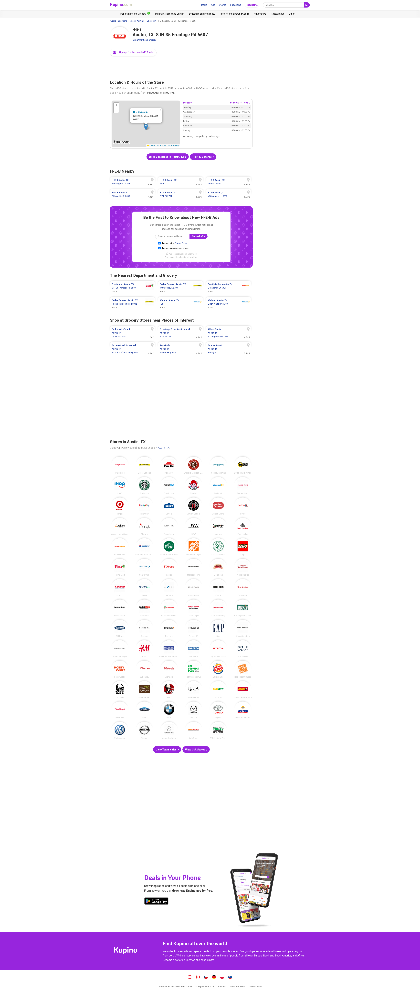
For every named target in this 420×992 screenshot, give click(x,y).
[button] (133, 52)
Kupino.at (190, 977)
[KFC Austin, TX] (169, 689)
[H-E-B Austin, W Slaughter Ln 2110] (132, 182)
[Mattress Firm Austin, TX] (193, 567)
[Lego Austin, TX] (243, 547)
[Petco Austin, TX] (243, 506)
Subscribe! (197, 236)
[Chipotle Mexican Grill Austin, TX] (193, 465)
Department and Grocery (144, 40)
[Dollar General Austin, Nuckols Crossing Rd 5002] (132, 304)
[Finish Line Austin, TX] (169, 485)
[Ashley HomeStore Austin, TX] (119, 526)
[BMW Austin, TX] (169, 710)
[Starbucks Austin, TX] (144, 485)
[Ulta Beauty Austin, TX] (193, 689)
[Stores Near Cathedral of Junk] (132, 333)
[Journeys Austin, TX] (218, 526)
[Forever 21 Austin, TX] (193, 628)
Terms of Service (237, 986)
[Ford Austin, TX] (144, 710)
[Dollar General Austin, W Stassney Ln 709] (180, 288)
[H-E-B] (120, 37)
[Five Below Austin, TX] (193, 649)
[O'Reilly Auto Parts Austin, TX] (218, 730)
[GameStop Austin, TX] (144, 608)
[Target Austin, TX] (119, 506)
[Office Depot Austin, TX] (193, 608)
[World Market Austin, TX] (243, 567)
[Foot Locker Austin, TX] (243, 526)
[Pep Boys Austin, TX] (119, 710)
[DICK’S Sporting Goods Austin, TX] (243, 608)
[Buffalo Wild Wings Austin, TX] (243, 465)
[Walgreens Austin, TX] (119, 465)
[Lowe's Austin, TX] (169, 506)
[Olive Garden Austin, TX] (144, 689)
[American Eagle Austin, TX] (119, 649)
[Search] (307, 5)
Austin (140, 21)
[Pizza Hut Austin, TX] (169, 465)
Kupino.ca (198, 977)
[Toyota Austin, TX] (218, 710)
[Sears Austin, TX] (144, 587)
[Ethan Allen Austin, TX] (193, 587)
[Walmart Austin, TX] (218, 485)
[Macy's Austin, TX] (144, 526)
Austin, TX (163, 447)
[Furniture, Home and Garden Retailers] (169, 13)
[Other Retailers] (292, 13)
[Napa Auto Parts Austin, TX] (243, 710)
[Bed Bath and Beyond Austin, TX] (169, 649)
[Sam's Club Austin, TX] (144, 567)
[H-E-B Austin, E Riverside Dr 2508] (132, 194)
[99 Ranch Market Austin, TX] (169, 608)
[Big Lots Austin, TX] (169, 628)
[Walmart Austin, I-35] (180, 304)
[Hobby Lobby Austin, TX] (119, 669)
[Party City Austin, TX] (144, 506)
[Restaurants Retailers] (277, 13)
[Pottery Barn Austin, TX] (119, 608)
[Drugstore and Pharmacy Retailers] (202, 13)
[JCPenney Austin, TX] (144, 669)
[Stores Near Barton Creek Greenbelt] (132, 349)
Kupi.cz (206, 977)
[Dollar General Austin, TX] (144, 465)
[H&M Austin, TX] (144, 649)
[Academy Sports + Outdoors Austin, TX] (144, 547)
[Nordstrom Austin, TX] (169, 526)
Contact (222, 986)
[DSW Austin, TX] (193, 526)
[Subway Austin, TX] (218, 689)
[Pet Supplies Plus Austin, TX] (193, 669)
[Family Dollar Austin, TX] (119, 547)
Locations (235, 4)
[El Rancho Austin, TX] (218, 567)
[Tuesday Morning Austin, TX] (218, 465)
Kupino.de (214, 977)
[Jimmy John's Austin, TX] (193, 506)
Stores (222, 4)
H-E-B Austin (150, 21)
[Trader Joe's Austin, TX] (243, 485)
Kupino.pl (222, 977)
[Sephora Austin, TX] (144, 628)
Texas (132, 21)
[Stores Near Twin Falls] (180, 349)
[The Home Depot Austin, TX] (193, 547)
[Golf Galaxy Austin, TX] (243, 649)
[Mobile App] (156, 902)
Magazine (252, 4)
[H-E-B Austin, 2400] (180, 182)
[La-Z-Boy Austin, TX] (169, 587)
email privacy (190, 254)
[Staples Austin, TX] (169, 567)
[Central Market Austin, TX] (218, 547)
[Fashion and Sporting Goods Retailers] (234, 13)
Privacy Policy (181, 243)
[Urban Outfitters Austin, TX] (243, 628)
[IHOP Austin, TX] (119, 485)
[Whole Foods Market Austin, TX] (169, 547)
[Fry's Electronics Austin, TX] (218, 649)
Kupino (113, 21)
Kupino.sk (230, 977)
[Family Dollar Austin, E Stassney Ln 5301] (228, 288)
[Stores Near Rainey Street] (228, 349)
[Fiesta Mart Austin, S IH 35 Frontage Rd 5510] (132, 288)
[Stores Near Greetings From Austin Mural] (180, 333)
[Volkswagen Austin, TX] (119, 730)
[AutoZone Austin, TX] (193, 730)
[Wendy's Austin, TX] (193, 485)
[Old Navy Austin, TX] (119, 628)
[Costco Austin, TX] (119, 587)
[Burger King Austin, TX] (218, 669)
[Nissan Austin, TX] (144, 730)
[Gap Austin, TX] (218, 628)
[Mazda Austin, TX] (193, 710)
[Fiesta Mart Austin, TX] (119, 567)
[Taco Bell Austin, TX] (119, 689)
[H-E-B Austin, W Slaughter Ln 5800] (228, 194)
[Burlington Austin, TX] (243, 587)
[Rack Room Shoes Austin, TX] (243, 669)
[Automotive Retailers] (260, 13)
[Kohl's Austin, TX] (218, 587)
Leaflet (152, 145)
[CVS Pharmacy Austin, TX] (218, 608)
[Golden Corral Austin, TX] (218, 506)
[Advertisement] (181, 67)
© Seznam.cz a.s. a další (168, 145)
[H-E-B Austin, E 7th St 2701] (180, 194)
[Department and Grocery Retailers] (135, 13)
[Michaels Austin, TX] (169, 669)
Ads (213, 4)
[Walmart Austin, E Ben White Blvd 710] (228, 304)
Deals (204, 4)
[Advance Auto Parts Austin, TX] (243, 689)
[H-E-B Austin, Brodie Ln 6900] (228, 182)
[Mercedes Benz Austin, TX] (169, 730)
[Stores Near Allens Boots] (228, 333)
